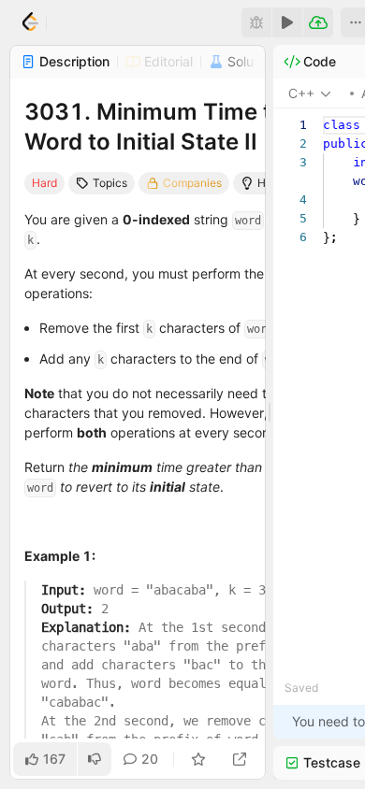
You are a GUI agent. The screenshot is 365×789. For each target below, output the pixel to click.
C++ (301, 93)
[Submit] (318, 22)
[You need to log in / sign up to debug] (256, 22)
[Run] (287, 22)
